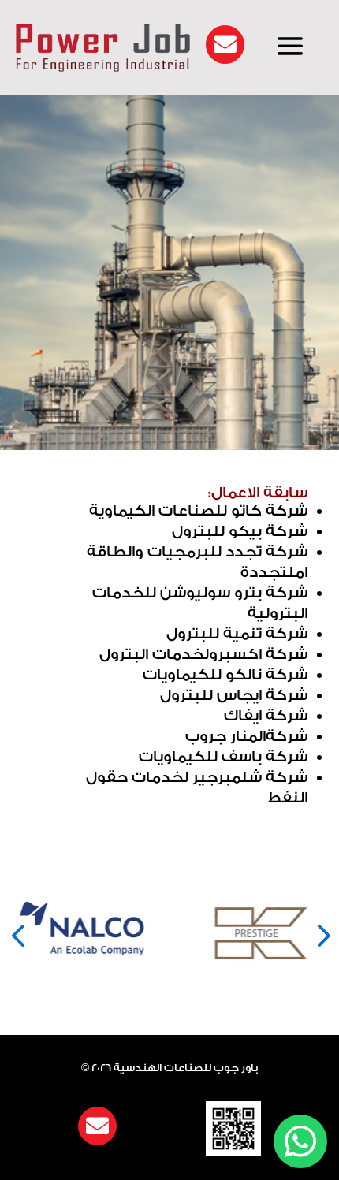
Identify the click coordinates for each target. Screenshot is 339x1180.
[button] (17, 933)
